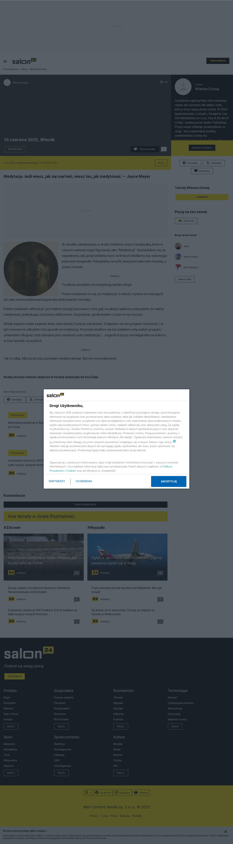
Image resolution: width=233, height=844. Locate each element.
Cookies (71, 470)
